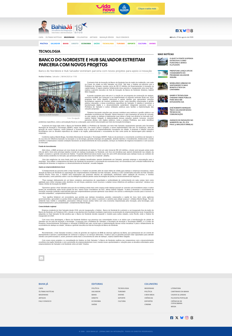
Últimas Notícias (54, 37)
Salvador (55, 43)
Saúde (97, 43)
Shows (152, 43)
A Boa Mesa (149, 295)
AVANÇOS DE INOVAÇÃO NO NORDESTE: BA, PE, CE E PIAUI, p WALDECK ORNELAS (181, 122)
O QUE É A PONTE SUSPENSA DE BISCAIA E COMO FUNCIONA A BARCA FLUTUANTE (181, 61)
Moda (173, 307)
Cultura (142, 43)
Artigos (93, 37)
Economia (86, 43)
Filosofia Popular (179, 298)
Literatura (176, 288)
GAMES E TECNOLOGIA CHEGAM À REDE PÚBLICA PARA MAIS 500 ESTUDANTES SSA (180, 98)
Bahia (65, 43)
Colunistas (82, 37)
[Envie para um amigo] (41, 258)
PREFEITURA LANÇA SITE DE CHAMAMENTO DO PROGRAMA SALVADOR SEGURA (181, 74)
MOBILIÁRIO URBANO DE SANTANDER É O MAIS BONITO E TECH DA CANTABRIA (180, 86)
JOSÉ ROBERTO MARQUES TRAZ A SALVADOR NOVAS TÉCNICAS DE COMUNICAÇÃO (180, 111)
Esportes (148, 301)
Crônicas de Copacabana (176, 302)
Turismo (121, 43)
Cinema (147, 304)
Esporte (131, 43)
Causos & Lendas (178, 295)
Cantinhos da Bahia (180, 292)
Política (44, 43)
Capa (41, 37)
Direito (74, 43)
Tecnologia (108, 43)
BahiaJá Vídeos (107, 37)
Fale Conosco (122, 37)
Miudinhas (69, 37)
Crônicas (148, 298)
